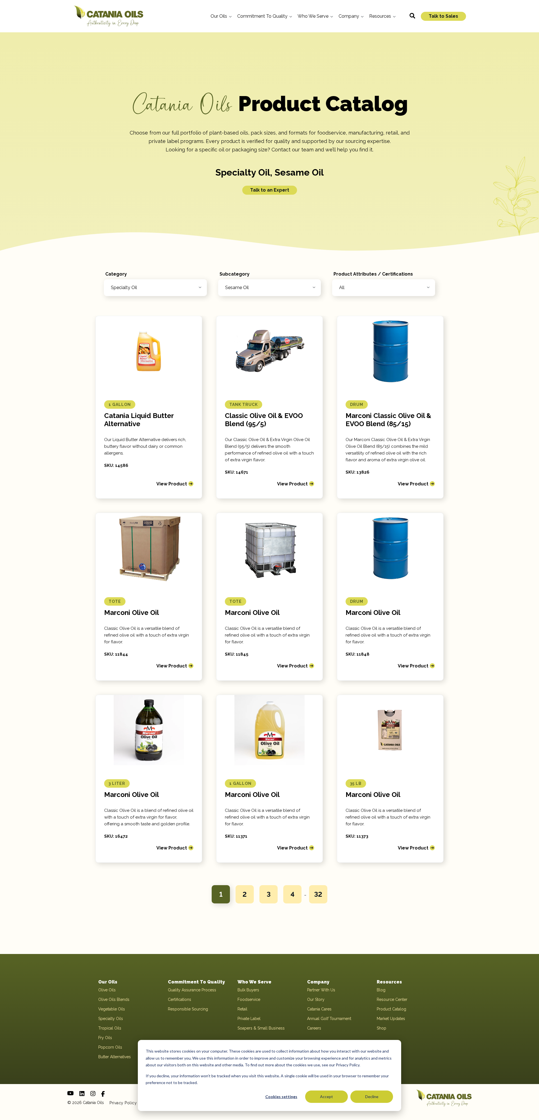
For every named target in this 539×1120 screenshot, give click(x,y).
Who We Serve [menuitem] (254, 982)
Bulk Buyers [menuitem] (248, 990)
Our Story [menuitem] (316, 999)
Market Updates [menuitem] (391, 1018)
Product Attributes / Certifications (373, 274)
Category (116, 274)
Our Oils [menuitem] (107, 982)
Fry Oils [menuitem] (105, 1037)
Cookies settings (281, 1096)
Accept (326, 1096)
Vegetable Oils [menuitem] (111, 1009)
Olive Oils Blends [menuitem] (113, 999)
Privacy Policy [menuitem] (123, 1103)
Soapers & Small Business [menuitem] (261, 1028)
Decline (371, 1096)
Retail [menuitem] (242, 1009)
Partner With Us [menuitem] (321, 990)
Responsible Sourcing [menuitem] (188, 1009)
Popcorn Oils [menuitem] (110, 1047)
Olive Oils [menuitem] (107, 990)
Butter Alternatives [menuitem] (114, 1057)
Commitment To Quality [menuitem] (196, 982)
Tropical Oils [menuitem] (109, 1028)
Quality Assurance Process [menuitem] (192, 990)
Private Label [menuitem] (249, 1018)
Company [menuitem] (318, 982)
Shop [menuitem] (381, 1028)
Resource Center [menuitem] (392, 999)
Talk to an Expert (269, 190)
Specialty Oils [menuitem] (110, 1018)
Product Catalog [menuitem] (391, 1009)
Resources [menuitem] (389, 982)
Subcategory (235, 274)
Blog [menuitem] (381, 990)
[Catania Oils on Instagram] (92, 1093)
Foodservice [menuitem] (248, 999)
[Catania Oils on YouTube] (70, 1093)
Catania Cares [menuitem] (319, 1009)
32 (318, 894)
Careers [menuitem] (314, 1028)
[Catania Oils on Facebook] (103, 1094)
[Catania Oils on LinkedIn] (81, 1093)
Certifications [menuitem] (179, 999)
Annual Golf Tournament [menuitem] (329, 1018)
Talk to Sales (443, 16)
